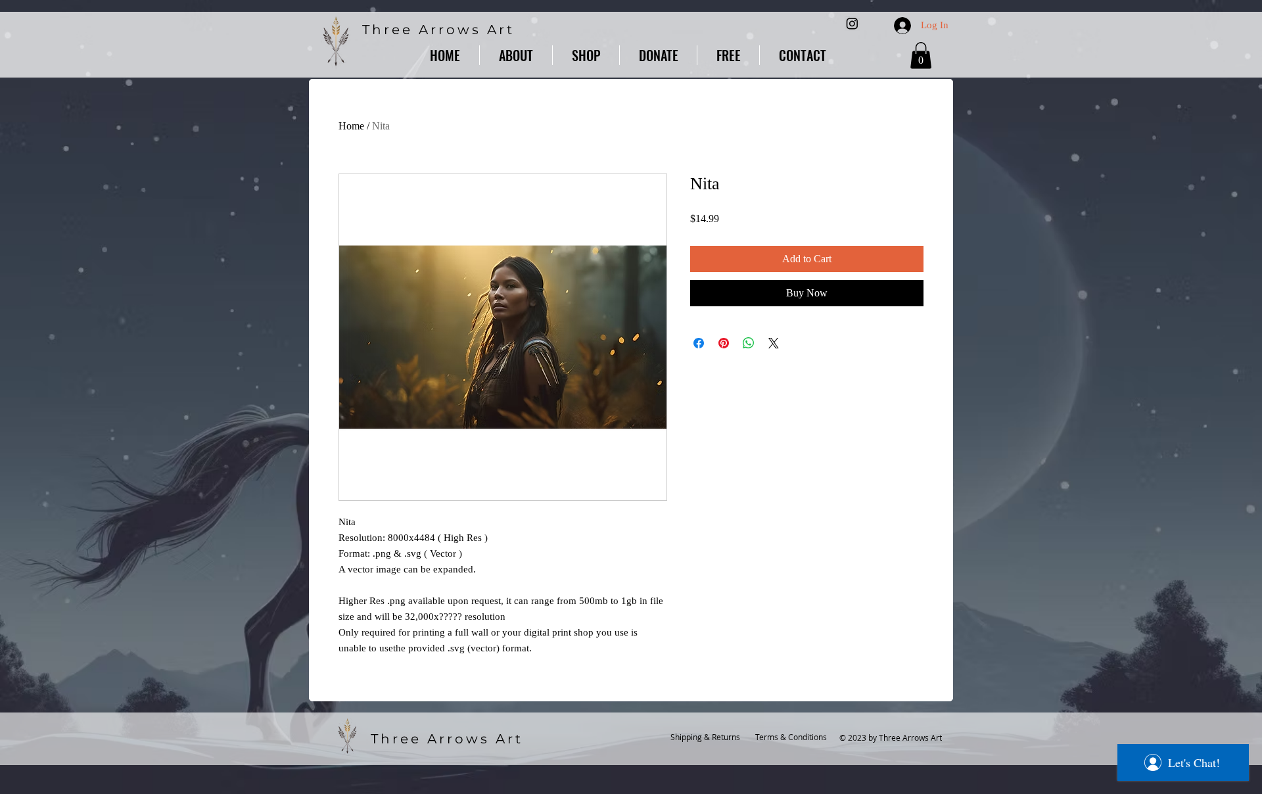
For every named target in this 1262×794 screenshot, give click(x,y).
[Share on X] (774, 343)
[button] (586, 55)
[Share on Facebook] (699, 343)
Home (351, 125)
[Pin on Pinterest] (724, 343)
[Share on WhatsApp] (749, 343)
